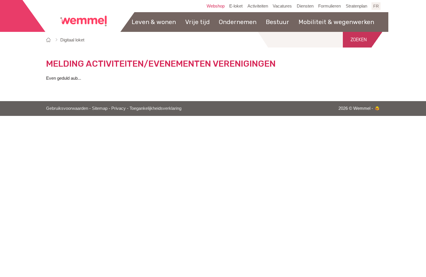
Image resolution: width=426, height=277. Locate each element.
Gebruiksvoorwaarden (67, 108)
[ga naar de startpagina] (83, 21)
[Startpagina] (49, 39)
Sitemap (100, 108)
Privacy (118, 108)
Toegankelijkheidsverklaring (155, 108)
